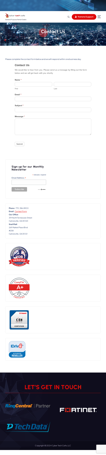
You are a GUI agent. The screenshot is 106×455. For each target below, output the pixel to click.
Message (20, 116)
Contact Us (57, 38)
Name (18, 80)
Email (18, 94)
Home (46, 38)
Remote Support (85, 17)
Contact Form (21, 211)
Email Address (19, 178)
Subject (19, 105)
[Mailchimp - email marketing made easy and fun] (41, 189)
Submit (19, 144)
